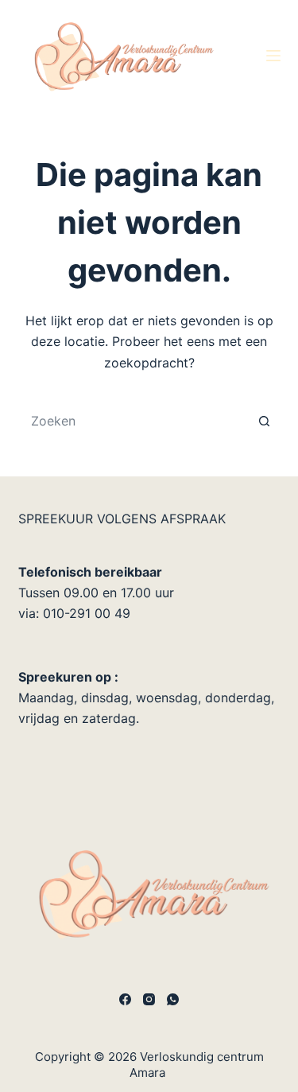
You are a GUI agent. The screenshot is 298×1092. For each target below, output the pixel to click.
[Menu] (273, 56)
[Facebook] (125, 999)
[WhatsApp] (173, 999)
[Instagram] (149, 999)
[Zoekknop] (265, 421)
